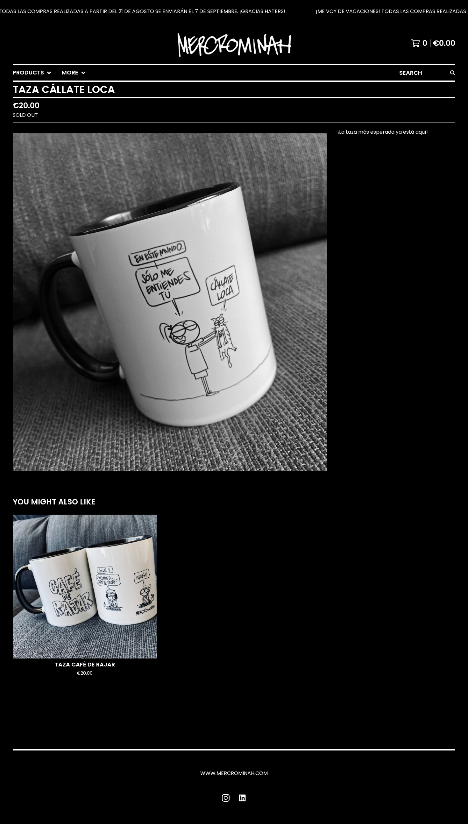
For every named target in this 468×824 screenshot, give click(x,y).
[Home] (234, 43)
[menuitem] (32, 73)
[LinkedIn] (242, 798)
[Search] (453, 73)
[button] (234, 11)
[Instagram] (225, 798)
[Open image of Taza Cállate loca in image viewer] (170, 302)
